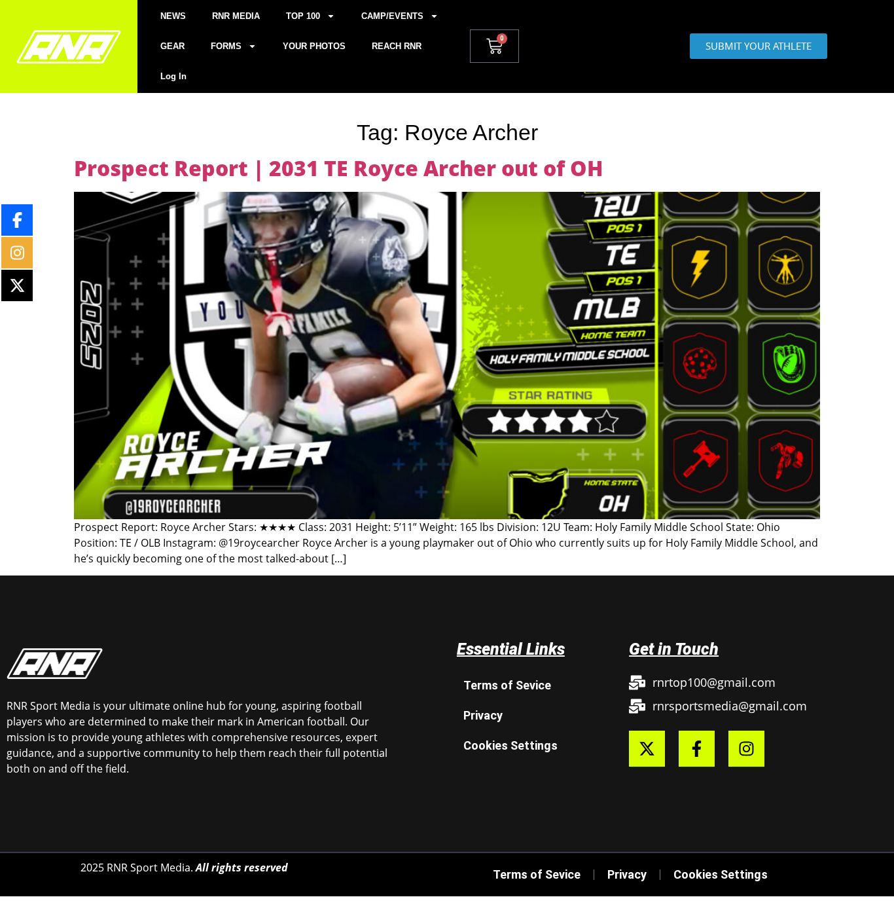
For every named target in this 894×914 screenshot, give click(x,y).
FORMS (226, 46)
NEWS (173, 16)
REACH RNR (396, 46)
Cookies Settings (510, 745)
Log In (173, 76)
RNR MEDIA (236, 16)
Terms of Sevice (507, 685)
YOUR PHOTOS (314, 46)
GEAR (172, 46)
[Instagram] (746, 749)
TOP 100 (303, 16)
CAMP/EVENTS (392, 16)
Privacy (483, 715)
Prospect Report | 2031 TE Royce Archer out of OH (338, 168)
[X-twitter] (647, 749)
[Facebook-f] (697, 749)
